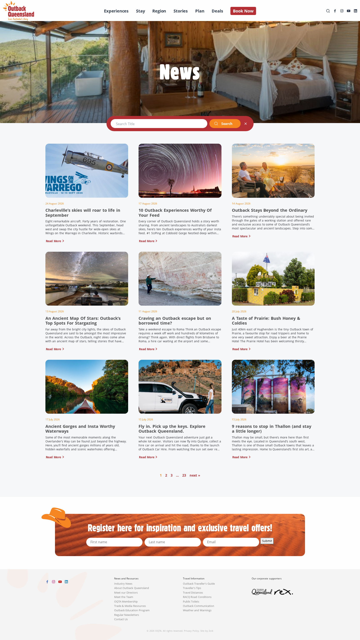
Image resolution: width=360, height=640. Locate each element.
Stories (181, 11)
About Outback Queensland (131, 588)
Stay (140, 11)
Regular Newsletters (126, 615)
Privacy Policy (191, 630)
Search (226, 123)
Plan (199, 11)
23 (184, 475)
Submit (267, 541)
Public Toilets (191, 601)
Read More (53, 241)
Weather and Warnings (197, 610)
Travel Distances (193, 592)
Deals (217, 11)
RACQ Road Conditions (197, 597)
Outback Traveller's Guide (199, 583)
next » (195, 475)
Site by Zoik (206, 630)
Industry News (123, 583)
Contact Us (121, 619)
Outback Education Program (132, 610)
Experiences (116, 11)
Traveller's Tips (192, 588)
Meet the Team (123, 597)
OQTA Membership (126, 601)
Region (159, 11)
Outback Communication (198, 606)
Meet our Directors (126, 592)
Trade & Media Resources (130, 606)
